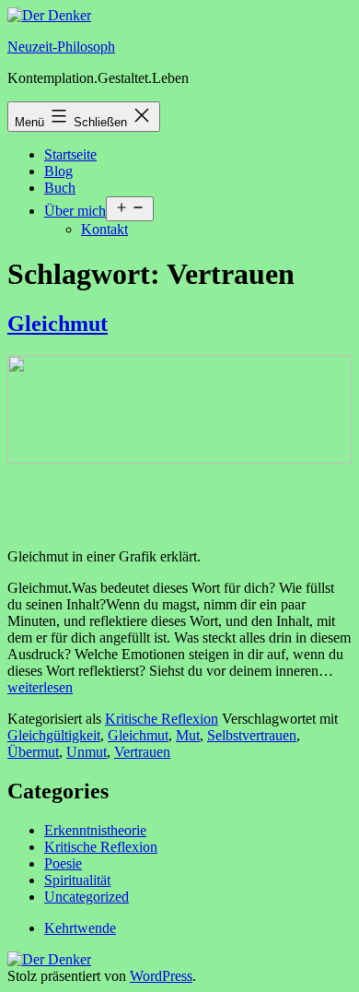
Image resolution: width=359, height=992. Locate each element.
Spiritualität (77, 880)
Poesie (63, 863)
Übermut (33, 752)
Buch (59, 187)
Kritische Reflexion (161, 718)
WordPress (161, 976)
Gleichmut (57, 324)
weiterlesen (40, 687)
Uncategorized (86, 896)
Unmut (86, 752)
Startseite (70, 154)
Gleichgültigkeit (53, 735)
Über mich (75, 210)
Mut (188, 735)
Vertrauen (142, 752)
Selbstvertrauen (251, 735)
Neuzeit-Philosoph (61, 46)
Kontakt (104, 229)
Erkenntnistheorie (95, 830)
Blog (58, 171)
